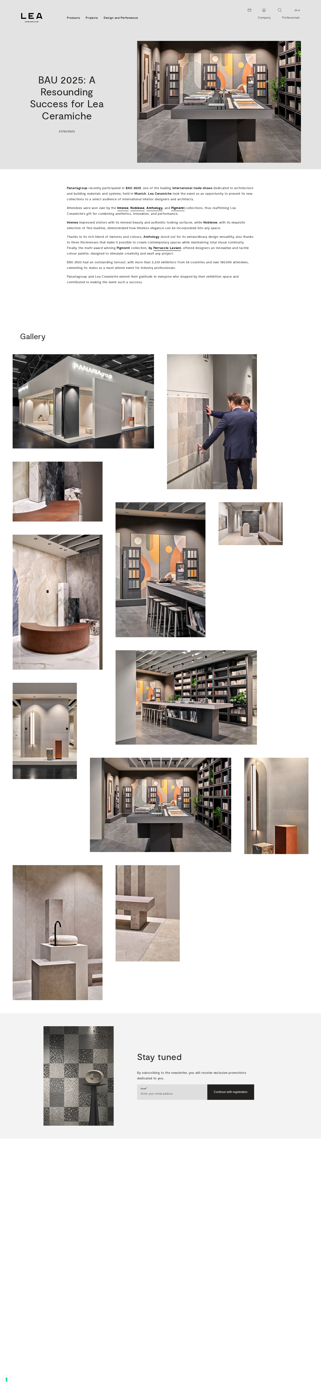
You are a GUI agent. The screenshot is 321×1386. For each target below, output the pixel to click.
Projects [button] (92, 17)
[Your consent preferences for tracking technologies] (6, 1379)
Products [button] (73, 17)
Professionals (291, 17)
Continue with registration (230, 1092)
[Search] (279, 10)
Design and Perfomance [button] (121, 17)
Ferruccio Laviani (167, 248)
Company (264, 17)
